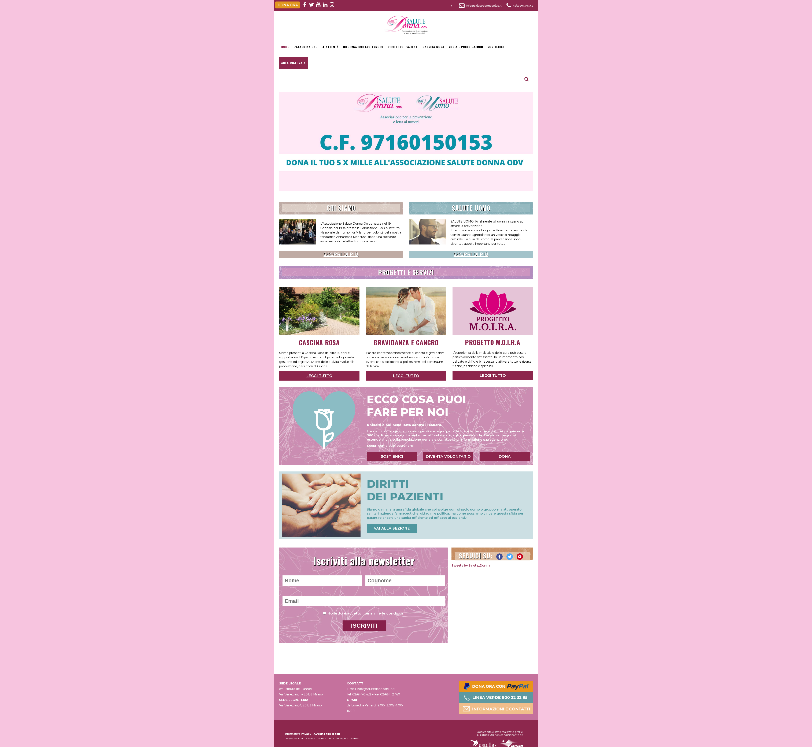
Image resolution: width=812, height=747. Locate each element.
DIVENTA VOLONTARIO (448, 456)
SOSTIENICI (392, 456)
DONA (505, 456)
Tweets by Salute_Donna (470, 565)
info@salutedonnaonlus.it (484, 5)
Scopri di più (341, 254)
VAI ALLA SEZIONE (392, 528)
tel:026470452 (523, 5)
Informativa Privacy (297, 733)
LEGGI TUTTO (319, 376)
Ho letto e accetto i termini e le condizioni (366, 613)
